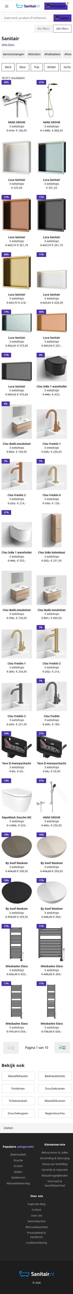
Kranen (18, 1166)
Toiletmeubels (18, 1101)
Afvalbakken (52, 54)
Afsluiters (34, 54)
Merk (8, 67)
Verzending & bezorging (54, 1158)
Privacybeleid (35, 1232)
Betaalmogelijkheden (55, 1175)
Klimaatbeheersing (18, 1183)
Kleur (22, 67)
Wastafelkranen (55, 1101)
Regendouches (55, 1113)
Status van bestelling (54, 1164)
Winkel (51, 67)
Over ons (36, 1215)
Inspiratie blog (36, 1204)
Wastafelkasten (18, 1076)
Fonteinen (18, 1088)
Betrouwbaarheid (36, 1227)
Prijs (36, 67)
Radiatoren (18, 1177)
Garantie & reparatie (55, 1169)
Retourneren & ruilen (55, 1152)
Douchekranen (55, 1088)
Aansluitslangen (13, 54)
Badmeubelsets (55, 1076)
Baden (18, 1172)
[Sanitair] (62, 1047)
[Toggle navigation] (6, 6)
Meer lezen (8, 44)
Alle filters (62, 28)
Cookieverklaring (36, 1242)
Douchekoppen (18, 1113)
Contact (36, 1209)
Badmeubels (18, 1154)
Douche (18, 1160)
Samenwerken (37, 1221)
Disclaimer (36, 1237)
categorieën (25, 1146)
